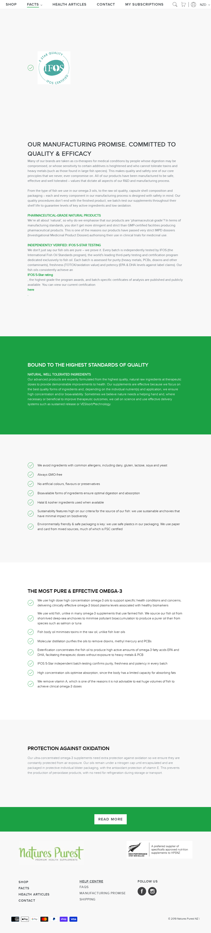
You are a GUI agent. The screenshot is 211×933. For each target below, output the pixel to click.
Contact (27, 900)
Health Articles (34, 894)
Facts (24, 888)
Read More (110, 819)
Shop (23, 882)
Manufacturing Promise (103, 893)
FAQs (84, 887)
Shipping (87, 899)
